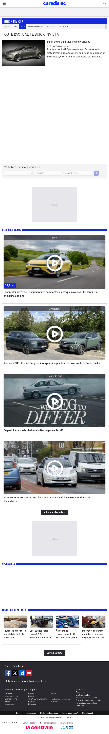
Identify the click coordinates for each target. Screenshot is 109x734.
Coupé (30, 693)
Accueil (7, 27)
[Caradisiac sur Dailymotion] (22, 673)
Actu (23, 27)
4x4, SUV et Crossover (37, 699)
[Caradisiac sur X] (15, 673)
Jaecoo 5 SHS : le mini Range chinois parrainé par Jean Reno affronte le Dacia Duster (52, 363)
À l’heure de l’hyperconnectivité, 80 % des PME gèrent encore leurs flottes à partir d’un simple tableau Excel (66, 634)
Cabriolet (31, 696)
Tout (63, 27)
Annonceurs (31, 713)
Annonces (51, 27)
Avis (15, 27)
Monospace (9, 704)
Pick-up (31, 702)
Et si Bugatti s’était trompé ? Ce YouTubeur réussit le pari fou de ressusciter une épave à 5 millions (41, 634)
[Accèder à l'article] (54, 262)
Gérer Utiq (80, 706)
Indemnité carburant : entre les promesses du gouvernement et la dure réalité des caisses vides (93, 634)
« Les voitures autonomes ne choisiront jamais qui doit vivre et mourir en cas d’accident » (47, 499)
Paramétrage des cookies (86, 703)
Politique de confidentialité (86, 698)
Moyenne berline (11, 696)
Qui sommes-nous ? (70, 713)
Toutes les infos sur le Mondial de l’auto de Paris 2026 (15, 634)
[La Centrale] (39, 730)
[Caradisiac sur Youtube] (29, 673)
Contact (19, 713)
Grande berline (11, 699)
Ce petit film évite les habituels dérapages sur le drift (34, 430)
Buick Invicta (13, 21)
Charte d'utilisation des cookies (88, 700)
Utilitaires (32, 704)
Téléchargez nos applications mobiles (27, 681)
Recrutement (87, 713)
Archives (79, 689)
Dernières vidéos (11, 230)
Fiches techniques (35, 27)
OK (96, 173)
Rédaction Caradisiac (49, 713)
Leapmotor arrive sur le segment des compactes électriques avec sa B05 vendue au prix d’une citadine (51, 294)
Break (7, 702)
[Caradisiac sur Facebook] (8, 673)
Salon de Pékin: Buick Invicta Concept (68, 41)
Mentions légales (83, 695)
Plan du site (81, 692)
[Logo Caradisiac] (54, 6)
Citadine (8, 693)
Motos (53, 693)
